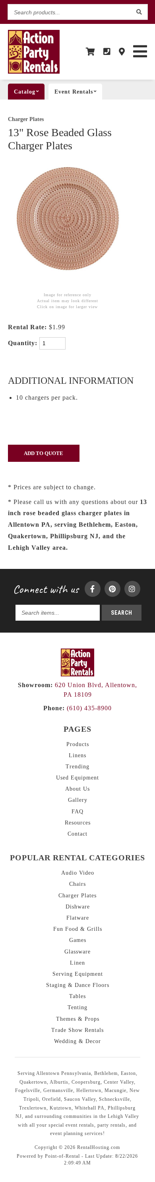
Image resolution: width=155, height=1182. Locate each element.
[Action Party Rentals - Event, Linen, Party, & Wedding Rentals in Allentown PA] (34, 72)
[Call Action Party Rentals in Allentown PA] (107, 52)
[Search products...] (139, 12)
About (77, 789)
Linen (77, 963)
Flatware (77, 918)
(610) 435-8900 (77, 708)
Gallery (77, 800)
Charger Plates (26, 119)
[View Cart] (90, 52)
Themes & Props (77, 1019)
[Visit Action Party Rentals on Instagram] (132, 589)
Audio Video (77, 873)
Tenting (77, 1007)
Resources (78, 823)
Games (77, 940)
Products (77, 744)
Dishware (78, 907)
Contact (77, 834)
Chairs (77, 884)
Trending (77, 767)
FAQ (77, 812)
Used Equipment (77, 778)
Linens (77, 755)
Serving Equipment (77, 974)
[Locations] (122, 52)
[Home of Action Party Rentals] (77, 674)
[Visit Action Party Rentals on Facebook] (93, 589)
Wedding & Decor (77, 1041)
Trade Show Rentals (77, 1030)
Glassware (77, 952)
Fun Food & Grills (77, 929)
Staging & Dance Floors (77, 985)
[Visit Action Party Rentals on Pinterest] (112, 589)
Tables (77, 996)
